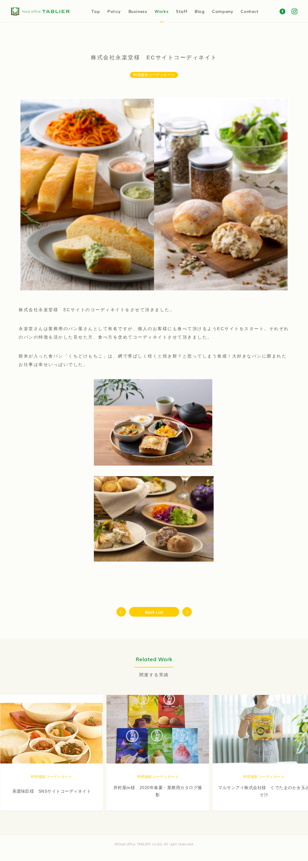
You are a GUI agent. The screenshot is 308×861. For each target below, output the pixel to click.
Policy (114, 11)
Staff (181, 11)
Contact (249, 11)
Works (161, 11)
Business (137, 11)
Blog (200, 11)
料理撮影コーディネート (154, 75)
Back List (154, 612)
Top (95, 11)
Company (222, 11)
